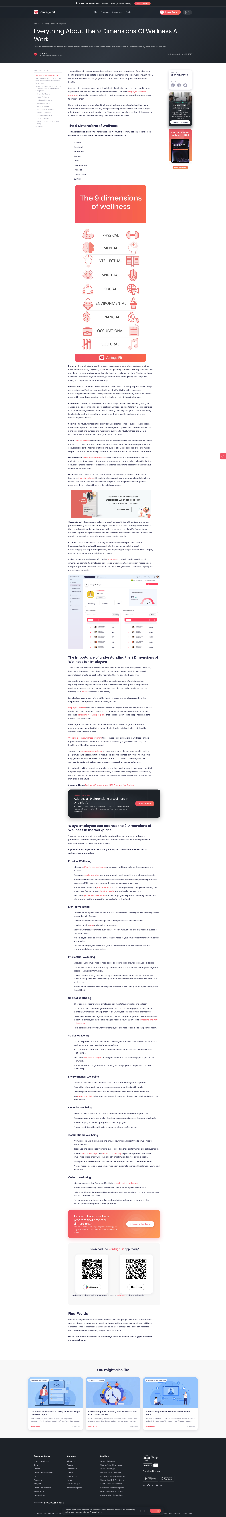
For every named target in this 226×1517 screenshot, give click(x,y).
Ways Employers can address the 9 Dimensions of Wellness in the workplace (48, 88)
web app (121, 1295)
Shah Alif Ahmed (179, 74)
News (69, 1480)
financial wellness (86, 478)
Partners (71, 1465)
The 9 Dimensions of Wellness (47, 75)
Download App (73, 1484)
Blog (96, 12)
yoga (91, 925)
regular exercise (91, 875)
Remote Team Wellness (110, 1472)
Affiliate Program (74, 1487)
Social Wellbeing (43, 106)
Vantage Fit (38, 24)
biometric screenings (112, 1153)
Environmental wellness (95, 457)
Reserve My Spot (142, 3)
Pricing (129, 12)
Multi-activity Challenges (111, 1465)
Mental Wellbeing (43, 97)
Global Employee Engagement (113, 1476)
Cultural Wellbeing (43, 118)
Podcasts (105, 12)
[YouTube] (157, 1485)
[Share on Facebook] (185, 85)
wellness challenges (92, 1057)
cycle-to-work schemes (94, 895)
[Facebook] (148, 1485)
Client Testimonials (42, 1487)
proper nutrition (103, 887)
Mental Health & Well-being (112, 1480)
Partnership (72, 1468)
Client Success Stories (43, 1472)
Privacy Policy (95, 1512)
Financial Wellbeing (44, 112)
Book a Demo (171, 12)
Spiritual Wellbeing (43, 103)
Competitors (39, 1495)
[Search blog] (223, 456)
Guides (37, 1468)
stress (85, 691)
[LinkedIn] (144, 1485)
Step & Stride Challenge (92, 751)
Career (70, 1472)
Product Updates (41, 1461)
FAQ (35, 1476)
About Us (71, 1461)
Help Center (39, 1491)
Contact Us (72, 1476)
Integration (39, 1484)
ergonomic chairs (85, 1096)
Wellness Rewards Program (112, 1487)
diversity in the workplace (126, 1183)
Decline (143, 1511)
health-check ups (89, 1153)
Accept (155, 1511)
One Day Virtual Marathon (111, 1495)
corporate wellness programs (91, 714)
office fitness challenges (94, 867)
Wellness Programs (58, 24)
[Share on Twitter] (179, 85)
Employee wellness (77, 707)
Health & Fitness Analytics (111, 1491)
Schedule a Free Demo (140, 1224)
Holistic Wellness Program (111, 1484)
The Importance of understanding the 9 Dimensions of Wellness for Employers (48, 80)
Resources (117, 12)
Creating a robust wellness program (85, 738)
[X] (153, 1485)
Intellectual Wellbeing (44, 100)
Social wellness (83, 440)
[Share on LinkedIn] (173, 85)
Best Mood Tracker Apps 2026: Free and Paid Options (109, 785)
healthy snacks (107, 891)
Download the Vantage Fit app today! (48, 122)
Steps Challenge (107, 1461)
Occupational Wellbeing (45, 115)
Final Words (40, 127)
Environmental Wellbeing (45, 109)
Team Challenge (107, 1468)
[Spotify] (161, 1485)
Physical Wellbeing (43, 94)
